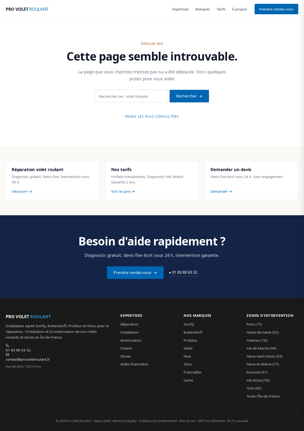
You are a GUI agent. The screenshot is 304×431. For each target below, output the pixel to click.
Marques (202, 9)
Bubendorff (193, 332)
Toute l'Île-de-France (263, 396)
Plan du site (187, 421)
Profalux (190, 340)
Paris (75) (254, 324)
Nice (187, 356)
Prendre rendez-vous (276, 9)
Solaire (126, 348)
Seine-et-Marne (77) (263, 364)
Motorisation (131, 340)
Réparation (129, 324)
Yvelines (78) (257, 340)
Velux (188, 348)
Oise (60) (254, 388)
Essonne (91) (257, 372)
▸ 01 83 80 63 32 (183, 272)
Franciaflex (192, 372)
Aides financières (134, 364)
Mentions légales (125, 421)
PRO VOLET (27, 9)
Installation (129, 332)
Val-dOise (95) (258, 380)
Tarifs (221, 9)
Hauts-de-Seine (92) (263, 332)
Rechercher (186, 96)
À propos (239, 9)
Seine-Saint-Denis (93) (265, 356)
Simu (188, 364)
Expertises (180, 9)
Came (188, 380)
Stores (125, 356)
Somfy (189, 324)
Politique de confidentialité (158, 421)
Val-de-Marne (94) (261, 348)
